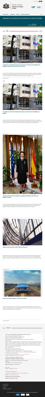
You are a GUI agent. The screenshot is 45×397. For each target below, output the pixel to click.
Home (34, 1)
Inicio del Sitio (5, 14)
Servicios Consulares (25, 14)
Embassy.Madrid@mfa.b (12, 371)
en (41, 1)
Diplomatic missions (39, 7)
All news (40, 31)
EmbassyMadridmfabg (13, 353)
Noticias (18, 14)
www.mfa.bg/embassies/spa (14, 374)
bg (39, 1)
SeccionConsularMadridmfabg (24, 354)
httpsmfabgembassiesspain (18, 355)
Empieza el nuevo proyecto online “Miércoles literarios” (15, 247)
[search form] (41, 14)
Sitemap (37, 1)
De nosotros (12, 14)
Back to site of (34, 24)
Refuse (23, 394)
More (28, 394)
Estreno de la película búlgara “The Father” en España (15, 298)
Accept (18, 394)
